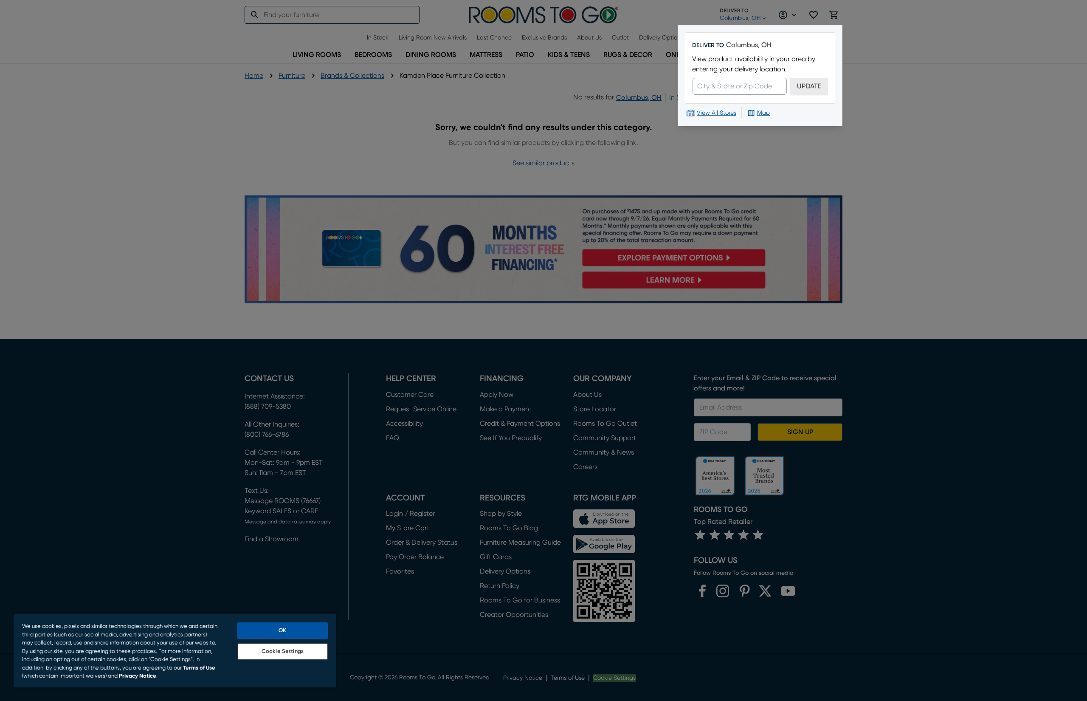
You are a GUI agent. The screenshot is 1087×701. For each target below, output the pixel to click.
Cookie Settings (283, 651)
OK (282, 630)
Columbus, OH (749, 45)
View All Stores (716, 113)
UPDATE (809, 86)
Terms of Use (199, 668)
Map (763, 113)
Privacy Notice (137, 676)
